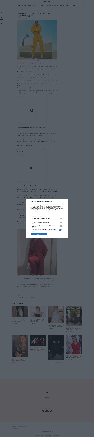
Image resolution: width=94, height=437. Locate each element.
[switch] (60, 218)
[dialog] (47, 218)
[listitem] (47, 216)
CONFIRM (39, 234)
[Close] (66, 201)
